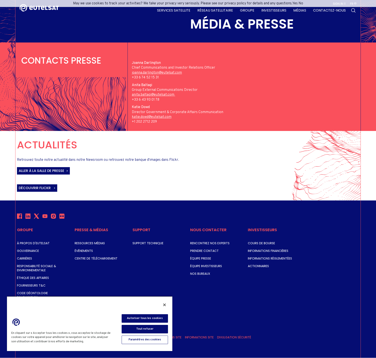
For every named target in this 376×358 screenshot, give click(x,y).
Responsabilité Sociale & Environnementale (36, 268)
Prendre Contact (204, 251)
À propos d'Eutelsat (33, 243)
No (301, 3)
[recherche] (353, 10)
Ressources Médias (90, 243)
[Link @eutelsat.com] (174, 95)
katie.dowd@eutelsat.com (151, 117)
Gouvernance (28, 251)
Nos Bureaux (200, 273)
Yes (295, 3)
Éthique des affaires (33, 278)
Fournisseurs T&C (31, 285)
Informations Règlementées (270, 258)
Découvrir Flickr (35, 187)
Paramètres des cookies (145, 339)
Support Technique (148, 243)
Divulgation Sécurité (234, 337)
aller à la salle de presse (41, 170)
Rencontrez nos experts (210, 243)
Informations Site (199, 337)
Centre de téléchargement (96, 258)
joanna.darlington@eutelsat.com (157, 73)
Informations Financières (268, 251)
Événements (84, 251)
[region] (89, 323)
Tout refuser (145, 329)
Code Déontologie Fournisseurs (32, 295)
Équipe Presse (200, 258)
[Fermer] (164, 305)
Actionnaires (258, 266)
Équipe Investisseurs (206, 266)
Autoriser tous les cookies (145, 318)
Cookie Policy (95, 341)
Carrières (24, 258)
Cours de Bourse (261, 243)
